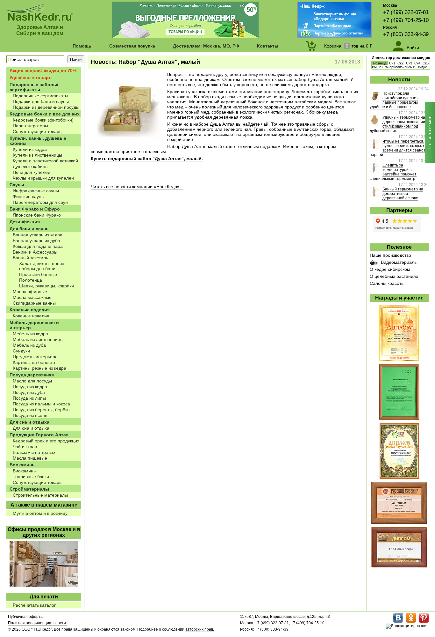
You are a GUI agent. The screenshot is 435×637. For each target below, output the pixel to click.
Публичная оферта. (26, 616)
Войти (413, 47)
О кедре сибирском (390, 269)
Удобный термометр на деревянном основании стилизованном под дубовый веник (397, 124)
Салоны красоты (387, 283)
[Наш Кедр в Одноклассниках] (411, 621)
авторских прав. (199, 629)
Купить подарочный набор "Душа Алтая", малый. (147, 158)
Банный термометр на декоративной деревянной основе (402, 193)
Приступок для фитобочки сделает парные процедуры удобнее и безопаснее (394, 100)
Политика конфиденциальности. (37, 623)
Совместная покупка (132, 45)
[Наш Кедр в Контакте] (398, 621)
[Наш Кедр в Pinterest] (424, 621)
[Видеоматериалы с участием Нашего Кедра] (374, 263)
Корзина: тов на (348, 45)
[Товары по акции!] (185, 36)
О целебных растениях (394, 276)
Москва (390, 5)
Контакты (267, 45)
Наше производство (390, 255)
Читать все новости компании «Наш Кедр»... (137, 186)
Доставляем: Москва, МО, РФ (206, 45)
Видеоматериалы (399, 262)
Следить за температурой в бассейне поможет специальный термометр (393, 172)
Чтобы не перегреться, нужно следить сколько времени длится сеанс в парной (398, 148)
